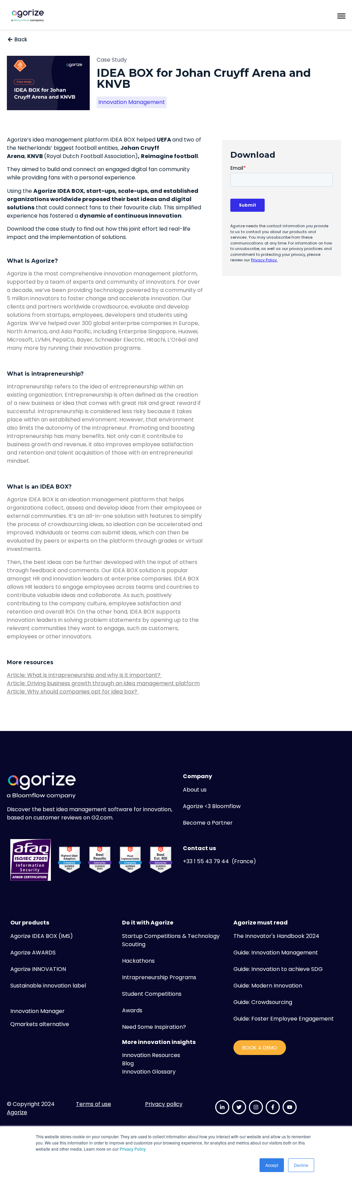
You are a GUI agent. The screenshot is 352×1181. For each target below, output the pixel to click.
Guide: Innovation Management (275, 953)
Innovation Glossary (149, 1072)
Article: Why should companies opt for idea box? (73, 692)
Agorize (17, 1112)
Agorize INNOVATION (38, 969)
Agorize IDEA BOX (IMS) (41, 936)
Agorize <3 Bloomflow (212, 806)
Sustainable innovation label (48, 986)
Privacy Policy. (264, 260)
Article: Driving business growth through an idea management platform (103, 683)
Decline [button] (301, 1165)
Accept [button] (271, 1165)
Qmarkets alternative (39, 1024)
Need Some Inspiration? (154, 1027)
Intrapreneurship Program (158, 977)
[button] (341, 15)
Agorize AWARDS (33, 953)
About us (195, 790)
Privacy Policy (133, 1149)
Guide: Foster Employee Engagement (283, 1019)
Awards (132, 1010)
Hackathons (138, 961)
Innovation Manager (37, 1011)
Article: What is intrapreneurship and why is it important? (84, 675)
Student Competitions (152, 994)
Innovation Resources (151, 1055)
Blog (128, 1063)
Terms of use (93, 1104)
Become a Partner (208, 823)
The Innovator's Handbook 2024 (276, 936)
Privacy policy (164, 1104)
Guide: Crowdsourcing (262, 1002)
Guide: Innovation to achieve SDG (278, 969)
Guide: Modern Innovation (267, 986)
